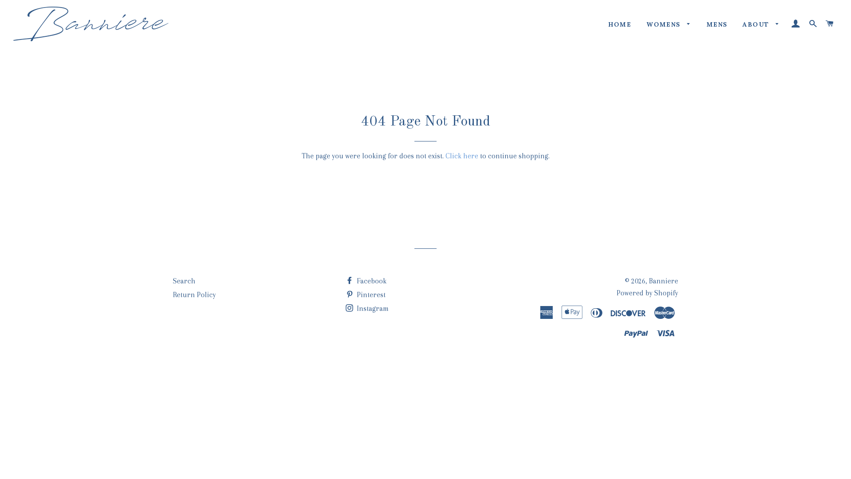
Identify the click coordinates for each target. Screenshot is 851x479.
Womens (664, 24)
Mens (717, 24)
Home (620, 24)
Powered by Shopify (647, 293)
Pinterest (370, 295)
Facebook (370, 281)
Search (184, 281)
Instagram (372, 308)
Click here (461, 156)
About (756, 24)
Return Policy (194, 295)
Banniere (663, 281)
